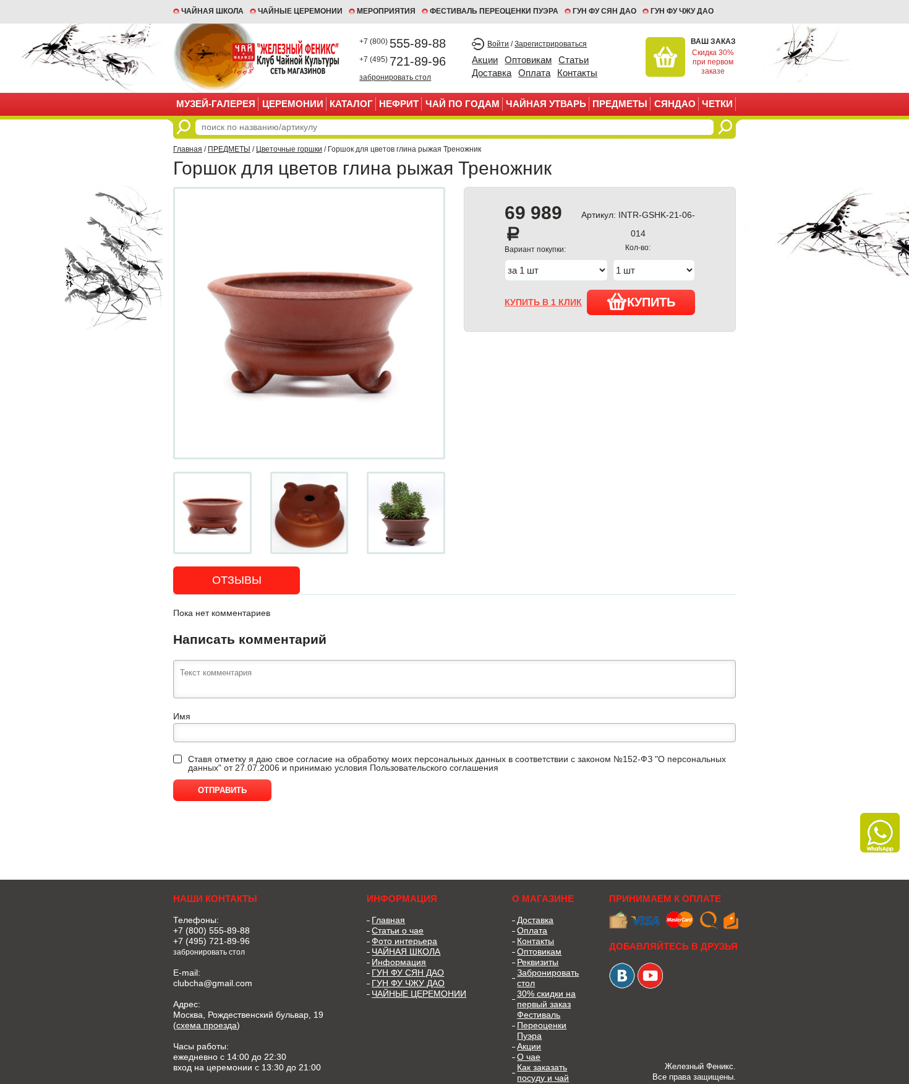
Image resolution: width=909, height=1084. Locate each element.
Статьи (573, 59)
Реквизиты (537, 962)
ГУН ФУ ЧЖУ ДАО (682, 11)
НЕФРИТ (399, 103)
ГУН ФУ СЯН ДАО (604, 11)
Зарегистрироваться (550, 44)
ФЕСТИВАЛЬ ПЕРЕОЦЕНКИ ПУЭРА (494, 11)
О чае (528, 1057)
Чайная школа (212, 11)
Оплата (534, 72)
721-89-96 (402, 61)
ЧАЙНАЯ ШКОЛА (406, 951)
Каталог (351, 103)
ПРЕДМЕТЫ (619, 103)
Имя (181, 716)
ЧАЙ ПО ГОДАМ (462, 103)
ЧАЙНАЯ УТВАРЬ (546, 103)
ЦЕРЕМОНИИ (292, 103)
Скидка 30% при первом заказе (713, 62)
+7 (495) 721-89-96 (211, 941)
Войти (498, 44)
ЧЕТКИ (717, 103)
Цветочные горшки (289, 149)
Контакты (577, 72)
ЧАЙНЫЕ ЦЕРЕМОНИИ (300, 11)
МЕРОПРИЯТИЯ (386, 11)
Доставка (491, 72)
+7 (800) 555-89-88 (211, 930)
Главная (187, 149)
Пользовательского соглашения (434, 768)
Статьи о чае (398, 930)
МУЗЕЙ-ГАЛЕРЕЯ (215, 103)
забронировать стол (395, 77)
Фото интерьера (404, 941)
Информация (399, 962)
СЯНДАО (675, 103)
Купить (651, 302)
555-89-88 (402, 43)
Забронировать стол (548, 978)
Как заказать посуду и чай (543, 1072)
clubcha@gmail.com (212, 983)
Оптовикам (528, 59)
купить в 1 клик (543, 302)
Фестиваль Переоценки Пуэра (541, 1025)
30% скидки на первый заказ (546, 999)
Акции (485, 59)
